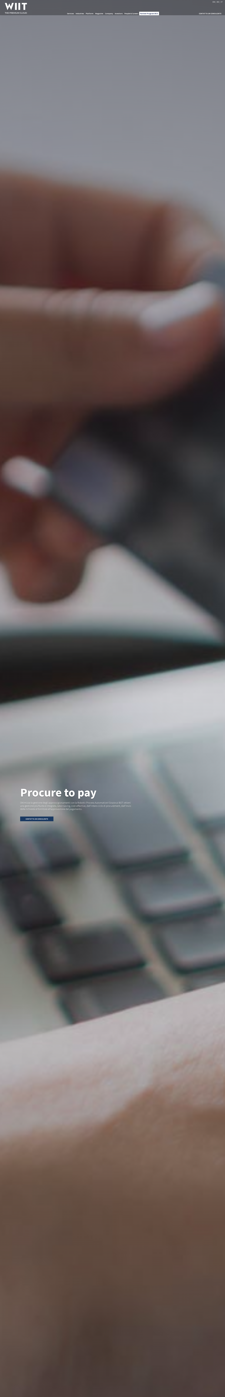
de (218, 2)
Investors (119, 13)
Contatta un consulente (37, 819)
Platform (89, 13)
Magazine (99, 13)
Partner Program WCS (149, 13)
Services (70, 13)
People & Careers (131, 13)
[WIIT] (16, 7)
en (214, 2)
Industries (80, 13)
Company (109, 13)
